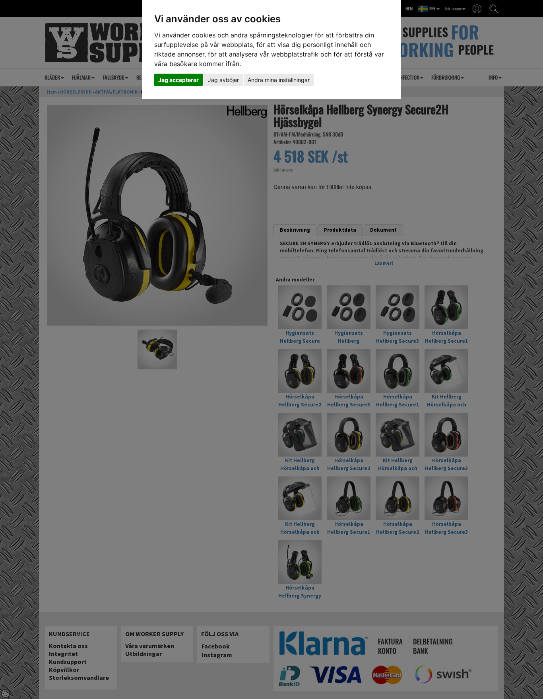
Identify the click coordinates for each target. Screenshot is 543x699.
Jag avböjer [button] (223, 79)
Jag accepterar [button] (178, 79)
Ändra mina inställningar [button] (279, 79)
